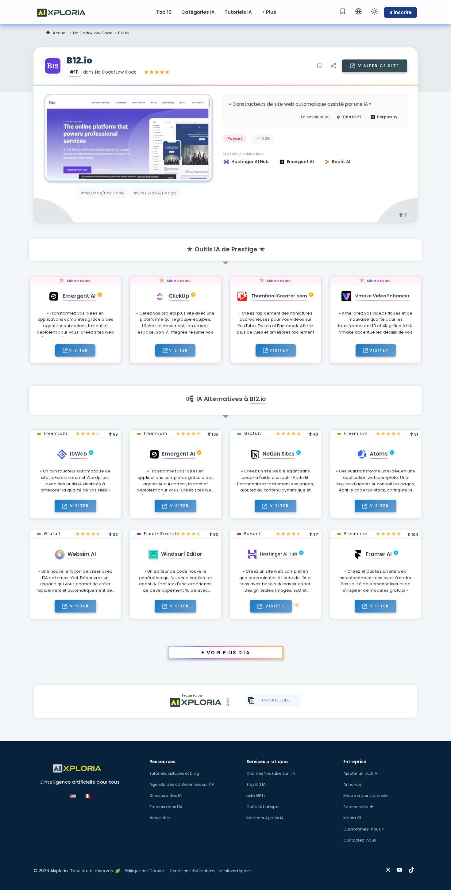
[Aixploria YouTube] (400, 869)
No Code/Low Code (93, 33)
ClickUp (179, 296)
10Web (78, 453)
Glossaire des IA (165, 795)
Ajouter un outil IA (360, 773)
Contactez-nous (359, 840)
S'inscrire (400, 12)
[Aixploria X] (389, 868)
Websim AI (81, 554)
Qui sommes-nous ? (363, 829)
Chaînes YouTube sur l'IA (270, 773)
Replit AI (341, 162)
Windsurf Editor (181, 554)
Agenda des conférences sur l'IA (181, 784)
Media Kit (352, 818)
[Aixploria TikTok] (412, 869)
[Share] (333, 66)
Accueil (60, 33)
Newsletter (160, 818)
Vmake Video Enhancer (382, 296)
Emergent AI (301, 162)
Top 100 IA (256, 784)
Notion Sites (279, 453)
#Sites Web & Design (154, 193)
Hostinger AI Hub (250, 162)
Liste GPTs (256, 795)
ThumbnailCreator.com (279, 296)
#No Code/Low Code (102, 193)
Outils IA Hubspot (263, 807)
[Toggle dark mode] (374, 11)
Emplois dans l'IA (166, 807)
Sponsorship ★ (358, 807)
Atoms (379, 453)
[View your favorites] (343, 11)
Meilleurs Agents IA (265, 818)
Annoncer (353, 784)
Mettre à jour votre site (365, 795)
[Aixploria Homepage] (64, 12)
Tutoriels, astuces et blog (174, 773)
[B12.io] (128, 137)
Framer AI (379, 554)
